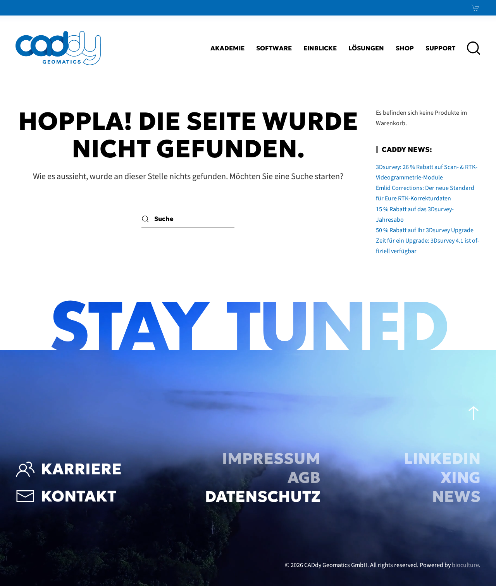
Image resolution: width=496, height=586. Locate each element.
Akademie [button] (227, 48)
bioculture (465, 565)
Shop (405, 48)
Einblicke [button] (320, 48)
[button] (473, 48)
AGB (304, 477)
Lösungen (366, 48)
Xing (460, 477)
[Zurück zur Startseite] (58, 48)
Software (274, 48)
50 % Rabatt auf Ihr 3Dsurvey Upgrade (425, 230)
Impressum (271, 458)
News (456, 496)
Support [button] (440, 48)
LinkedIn (442, 458)
